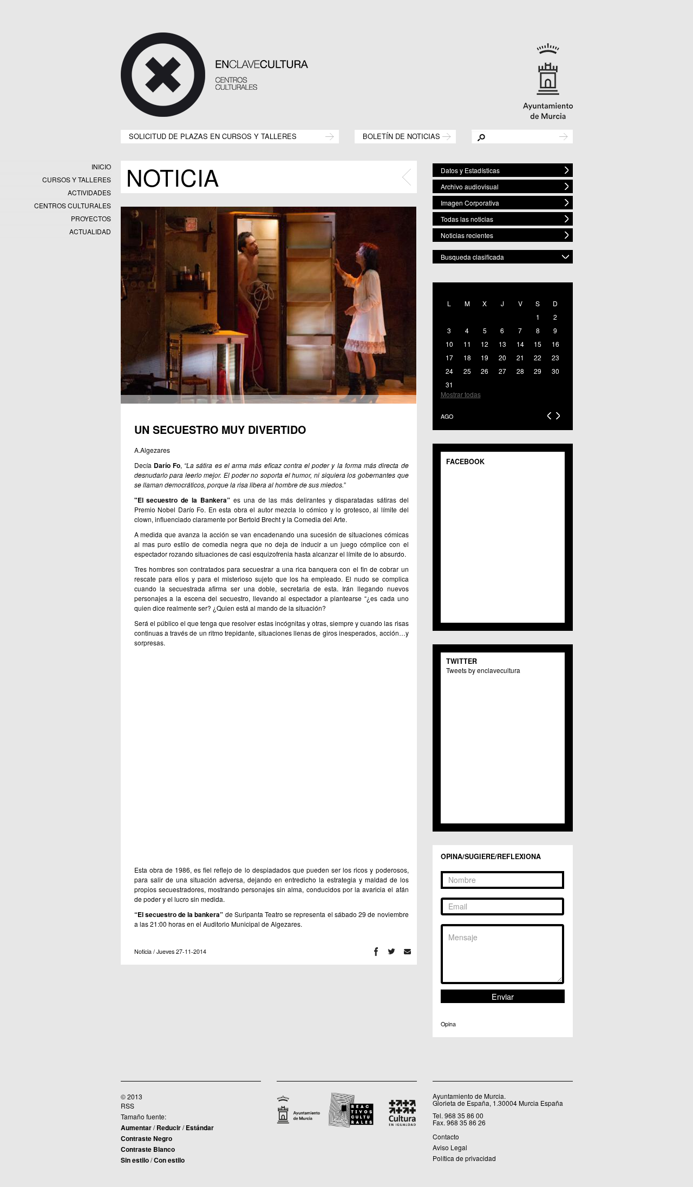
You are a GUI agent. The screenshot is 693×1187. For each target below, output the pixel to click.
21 (520, 357)
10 (449, 343)
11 (467, 343)
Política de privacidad (464, 1158)
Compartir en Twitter (391, 951)
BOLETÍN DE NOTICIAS (401, 135)
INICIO (101, 166)
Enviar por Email (407, 951)
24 (449, 370)
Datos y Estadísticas (470, 170)
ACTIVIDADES (89, 192)
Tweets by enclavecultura (483, 670)
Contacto (446, 1136)
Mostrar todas (461, 394)
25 (467, 370)
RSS (127, 1105)
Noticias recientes (467, 235)
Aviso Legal (450, 1147)
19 (484, 357)
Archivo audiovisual (470, 186)
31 (449, 384)
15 (537, 343)
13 (502, 343)
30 (555, 370)
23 (555, 357)
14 (520, 343)
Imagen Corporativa (470, 203)
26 (484, 370)
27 (502, 370)
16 (555, 343)
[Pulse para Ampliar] (268, 305)
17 (449, 357)
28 (520, 370)
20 (502, 357)
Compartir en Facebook (376, 951)
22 (537, 357)
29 (537, 370)
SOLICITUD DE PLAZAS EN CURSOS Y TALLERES (213, 135)
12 (484, 343)
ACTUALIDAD (90, 231)
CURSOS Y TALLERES (76, 179)
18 (467, 357)
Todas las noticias (467, 219)
